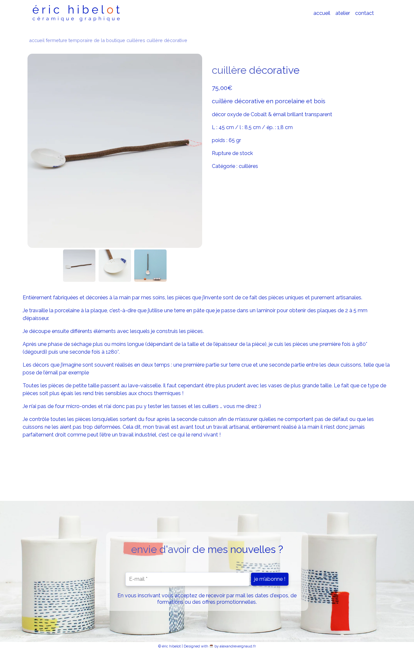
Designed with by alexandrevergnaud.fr (220, 646)
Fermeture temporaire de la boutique (85, 40)
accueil (321, 13)
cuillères (135, 40)
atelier (342, 13)
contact (364, 13)
